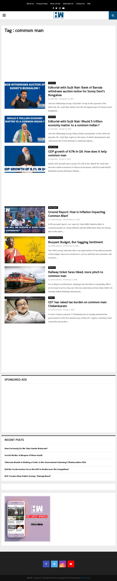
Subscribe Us (68, 4)
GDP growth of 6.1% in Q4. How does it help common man (77, 153)
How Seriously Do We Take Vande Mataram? (26, 448)
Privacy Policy (42, 4)
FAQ (88, 4)
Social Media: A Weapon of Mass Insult (24, 455)
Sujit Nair (54, 99)
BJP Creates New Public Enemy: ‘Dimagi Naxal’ (28, 476)
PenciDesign (85, 578)
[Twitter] (54, 564)
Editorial (52, 83)
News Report (53, 147)
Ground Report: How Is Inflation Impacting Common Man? (76, 214)
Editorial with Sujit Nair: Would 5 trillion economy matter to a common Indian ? (75, 123)
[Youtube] (70, 564)
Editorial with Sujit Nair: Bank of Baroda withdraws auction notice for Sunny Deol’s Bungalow (76, 91)
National (52, 268)
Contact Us (80, 4)
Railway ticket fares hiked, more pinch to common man (75, 274)
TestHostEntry (56, 220)
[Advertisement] (58, 57)
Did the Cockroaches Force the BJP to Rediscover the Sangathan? (37, 469)
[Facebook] (46, 564)
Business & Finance (55, 238)
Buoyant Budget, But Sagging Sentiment (75, 242)
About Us (30, 4)
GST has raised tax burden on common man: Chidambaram (77, 304)
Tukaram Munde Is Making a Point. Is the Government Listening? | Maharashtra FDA (45, 462)
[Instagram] (62, 564)
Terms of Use (55, 4)
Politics (51, 298)
